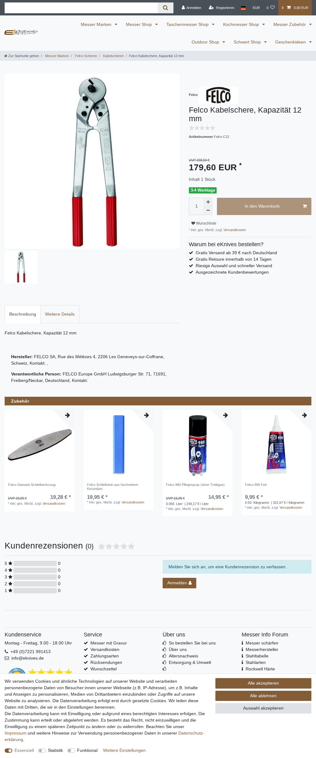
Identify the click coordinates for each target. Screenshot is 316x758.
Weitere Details (60, 314)
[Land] (243, 7)
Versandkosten (234, 230)
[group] (197, 444)
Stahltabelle (257, 655)
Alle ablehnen (263, 695)
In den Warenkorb (262, 206)
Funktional (87, 750)
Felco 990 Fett (256, 485)
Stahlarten (256, 662)
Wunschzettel (103, 668)
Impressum (16, 733)
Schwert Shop (248, 41)
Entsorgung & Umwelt (190, 662)
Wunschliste (205, 223)
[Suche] (165, 7)
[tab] (23, 314)
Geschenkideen (291, 41)
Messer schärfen (262, 642)
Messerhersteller (262, 649)
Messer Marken (97, 24)
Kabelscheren (113, 56)
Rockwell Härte (260, 668)
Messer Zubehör (290, 24)
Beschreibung (22, 314)
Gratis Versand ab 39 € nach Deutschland (236, 252)
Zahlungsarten (104, 655)
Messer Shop (139, 24)
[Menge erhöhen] (208, 202)
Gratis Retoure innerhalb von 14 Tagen (234, 259)
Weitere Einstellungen (124, 750)
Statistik (55, 750)
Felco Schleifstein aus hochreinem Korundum (112, 486)
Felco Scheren (85, 56)
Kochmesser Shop (241, 24)
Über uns (178, 649)
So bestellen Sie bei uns (192, 642)
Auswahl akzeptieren (263, 708)
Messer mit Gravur (108, 642)
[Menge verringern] (208, 210)
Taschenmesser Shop (188, 24)
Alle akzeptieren (263, 683)
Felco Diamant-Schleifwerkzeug (32, 485)
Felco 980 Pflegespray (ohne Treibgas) (195, 485)
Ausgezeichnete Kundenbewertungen (232, 272)
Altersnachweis (183, 655)
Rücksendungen (106, 662)
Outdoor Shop (206, 41)
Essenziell (24, 750)
